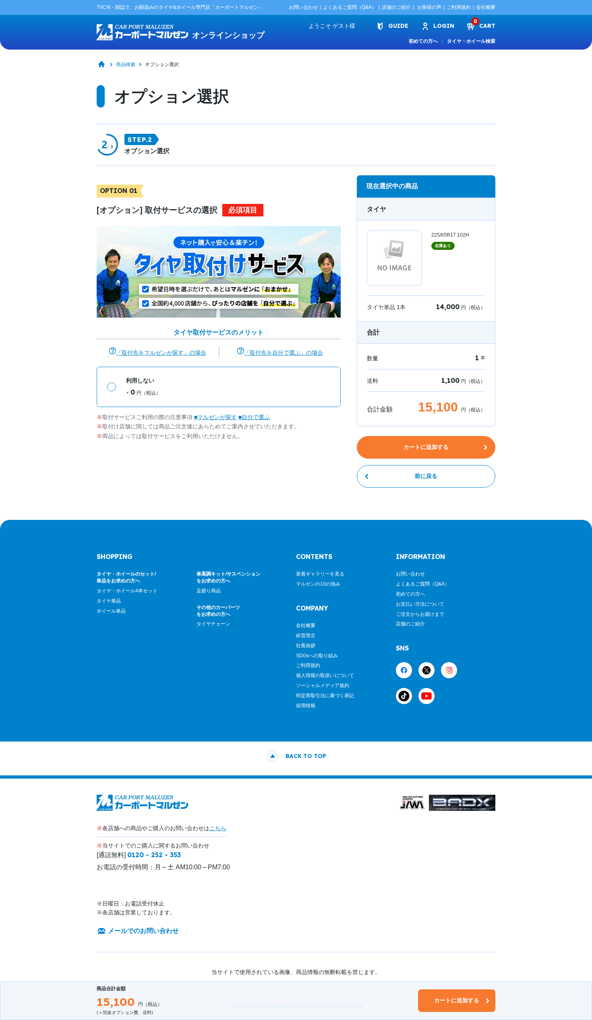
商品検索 (125, 64)
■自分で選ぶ (254, 417)
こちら (217, 828)
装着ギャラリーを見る (320, 574)
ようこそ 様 (331, 26)
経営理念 (305, 635)
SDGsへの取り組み (317, 656)
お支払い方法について (420, 604)
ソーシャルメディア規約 (322, 685)
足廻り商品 (209, 591)
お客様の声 (429, 7)
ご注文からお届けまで (420, 614)
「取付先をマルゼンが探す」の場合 (161, 352)
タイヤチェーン (213, 624)
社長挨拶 (305, 645)
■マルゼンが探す (215, 417)
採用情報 (305, 705)
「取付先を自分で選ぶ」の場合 (283, 352)
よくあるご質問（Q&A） (350, 7)
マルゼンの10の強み (318, 584)
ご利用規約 (459, 7)
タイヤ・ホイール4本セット (127, 591)
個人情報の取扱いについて (325, 675)
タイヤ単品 (109, 601)
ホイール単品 (111, 611)
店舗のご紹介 (396, 7)
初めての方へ (423, 41)
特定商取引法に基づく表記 (325, 695)
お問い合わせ (303, 7)
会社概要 (485, 7)
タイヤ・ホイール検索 (471, 41)
